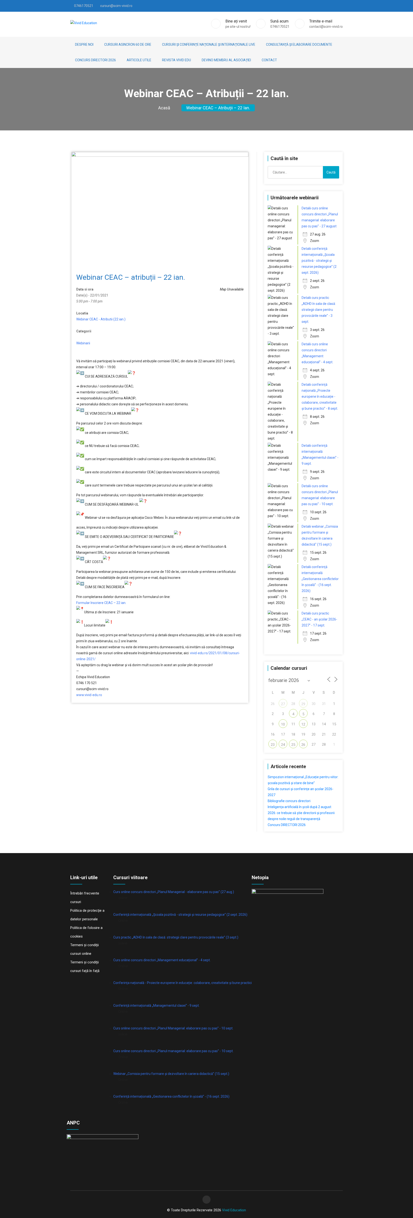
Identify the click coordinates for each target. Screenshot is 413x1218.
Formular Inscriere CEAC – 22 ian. (101, 603)
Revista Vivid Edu (176, 60)
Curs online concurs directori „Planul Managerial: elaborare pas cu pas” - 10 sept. (173, 1028)
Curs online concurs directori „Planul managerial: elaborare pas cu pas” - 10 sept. (173, 1051)
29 (303, 704)
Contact (269, 60)
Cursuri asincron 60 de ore (127, 44)
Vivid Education (234, 1210)
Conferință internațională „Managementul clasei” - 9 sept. (156, 1005)
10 (283, 724)
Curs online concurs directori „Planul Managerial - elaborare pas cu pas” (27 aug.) (173, 892)
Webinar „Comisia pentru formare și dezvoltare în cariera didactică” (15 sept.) (171, 1074)
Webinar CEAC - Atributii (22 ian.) (100, 319)
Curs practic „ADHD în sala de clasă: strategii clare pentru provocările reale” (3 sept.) (175, 937)
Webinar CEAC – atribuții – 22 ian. (218, 107)
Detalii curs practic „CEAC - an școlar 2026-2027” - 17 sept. (319, 619)
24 (283, 745)
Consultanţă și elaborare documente (299, 44)
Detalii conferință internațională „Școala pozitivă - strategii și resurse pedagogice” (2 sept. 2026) (319, 260)
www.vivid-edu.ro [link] (89, 695)
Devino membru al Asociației (226, 60)
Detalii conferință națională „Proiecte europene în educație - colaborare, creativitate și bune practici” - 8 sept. (320, 396)
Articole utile (139, 60)
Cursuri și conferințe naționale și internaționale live (208, 44)
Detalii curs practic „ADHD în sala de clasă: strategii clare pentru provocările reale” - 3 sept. (319, 310)
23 (273, 745)
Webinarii (83, 343)
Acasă (164, 107)
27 (283, 704)
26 (303, 745)
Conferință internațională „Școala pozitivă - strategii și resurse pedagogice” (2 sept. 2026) (180, 914)
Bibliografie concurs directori (289, 801)
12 (303, 724)
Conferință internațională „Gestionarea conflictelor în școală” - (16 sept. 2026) (171, 1096)
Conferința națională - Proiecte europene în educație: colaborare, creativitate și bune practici (182, 983)
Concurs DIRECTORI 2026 (95, 60)
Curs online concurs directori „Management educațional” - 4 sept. (162, 960)
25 (293, 745)
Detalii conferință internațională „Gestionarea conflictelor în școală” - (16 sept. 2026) (320, 579)
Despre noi (84, 44)
